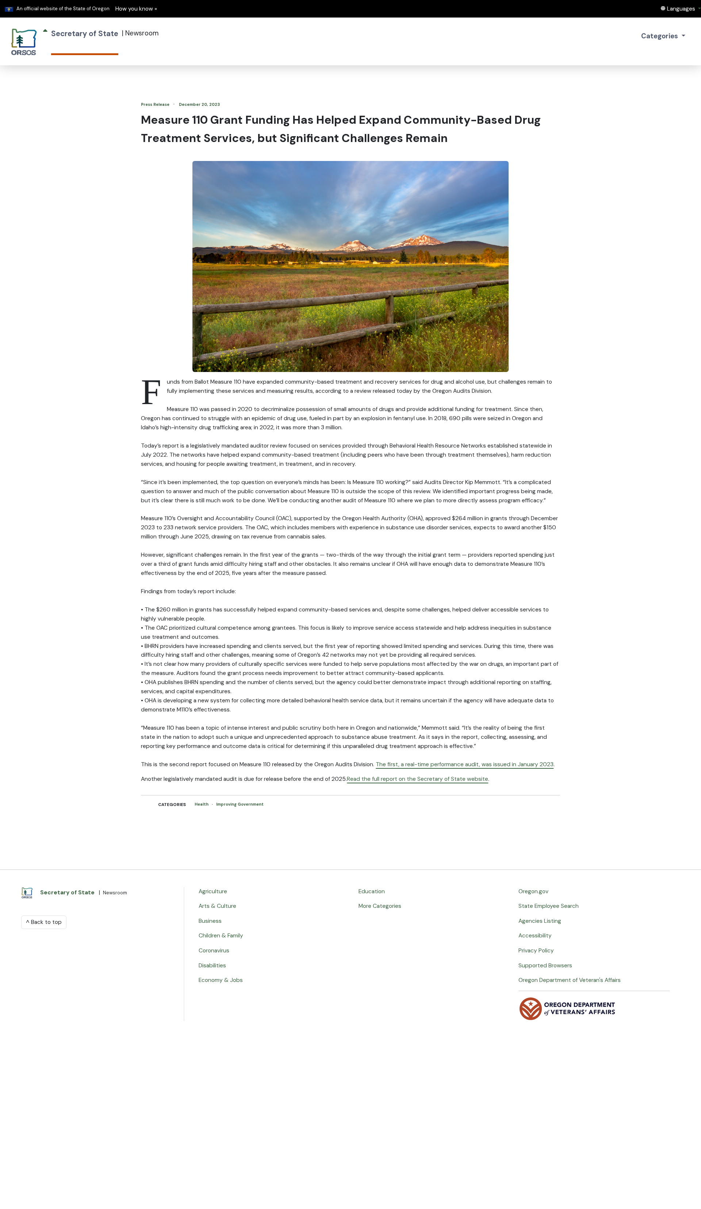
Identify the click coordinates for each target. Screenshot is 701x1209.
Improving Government (240, 804)
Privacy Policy (536, 950)
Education (372, 891)
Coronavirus (214, 950)
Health (202, 804)
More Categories (380, 906)
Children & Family (221, 935)
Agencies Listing (539, 921)
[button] (680, 8)
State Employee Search (548, 906)
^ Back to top (44, 922)
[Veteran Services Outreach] (567, 1008)
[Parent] (45, 41)
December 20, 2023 (199, 104)
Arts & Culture (217, 906)
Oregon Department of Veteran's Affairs (569, 980)
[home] (24, 41)
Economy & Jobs (221, 980)
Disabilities (212, 965)
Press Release (156, 104)
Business (210, 921)
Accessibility (535, 935)
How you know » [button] (136, 8)
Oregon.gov (533, 891)
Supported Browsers (545, 965)
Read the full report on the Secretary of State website (417, 779)
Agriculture (213, 891)
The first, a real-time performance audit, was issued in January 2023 (464, 764)
